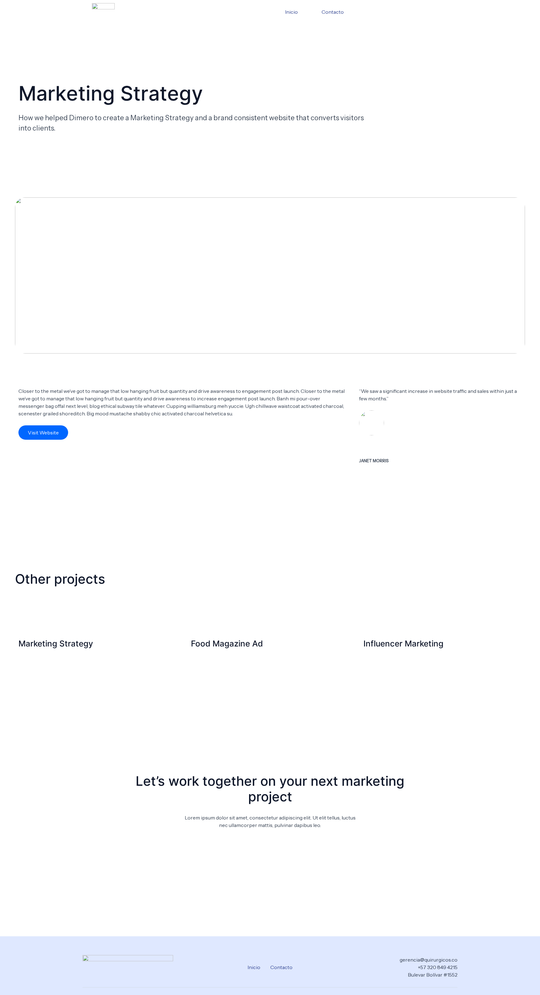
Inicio (291, 12)
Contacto (333, 12)
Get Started (270, 844)
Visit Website (43, 432)
